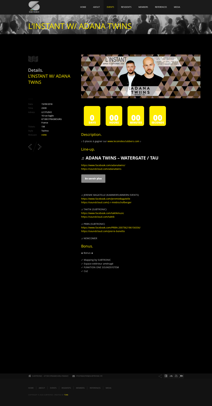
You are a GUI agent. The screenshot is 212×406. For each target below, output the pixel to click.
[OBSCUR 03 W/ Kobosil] (39, 147)
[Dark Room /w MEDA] (30, 147)
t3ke (66, 395)
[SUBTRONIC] (34, 8)
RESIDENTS (126, 7)
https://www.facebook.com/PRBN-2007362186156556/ (110, 227)
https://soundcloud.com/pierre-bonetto (103, 231)
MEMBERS (143, 7)
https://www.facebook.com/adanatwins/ (103, 165)
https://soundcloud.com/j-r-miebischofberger (106, 202)
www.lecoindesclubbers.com (123, 141)
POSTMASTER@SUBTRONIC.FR (89, 376)
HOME (83, 7)
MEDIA (177, 7)
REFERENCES (161, 7)
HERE (44, 134)
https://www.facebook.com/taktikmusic (102, 213)
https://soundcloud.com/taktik (97, 216)
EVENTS (110, 7)
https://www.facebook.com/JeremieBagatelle (105, 198)
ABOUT (96, 7)
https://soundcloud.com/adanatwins (101, 168)
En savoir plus (93, 178)
